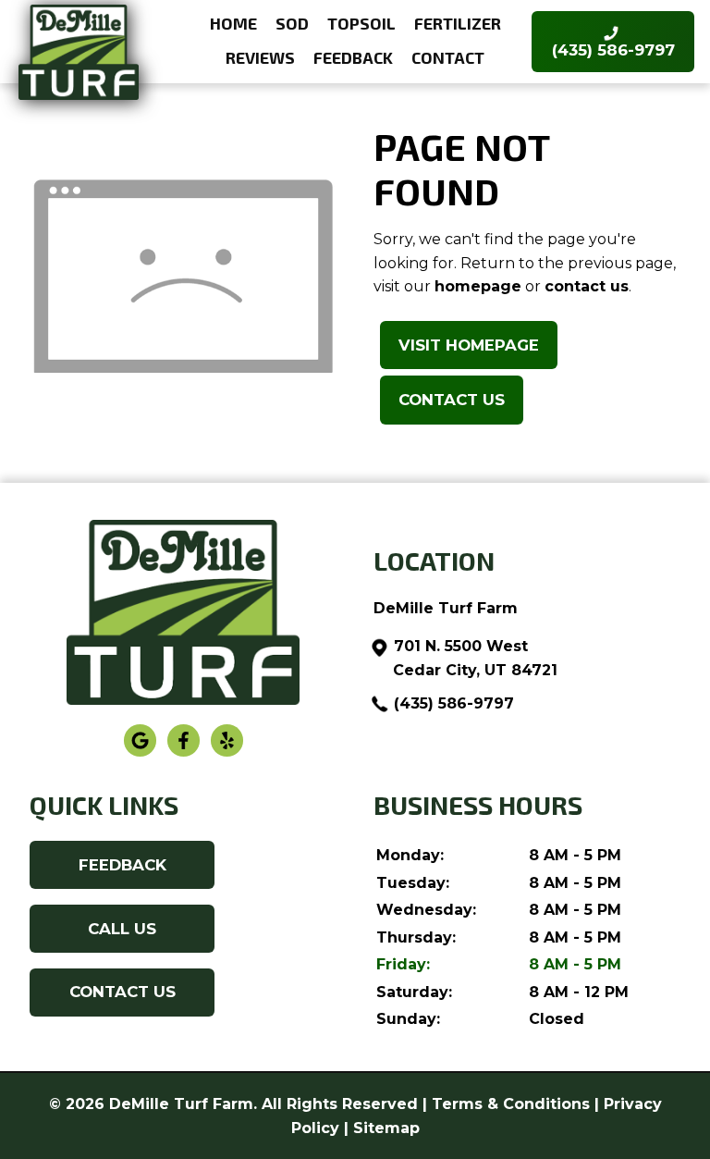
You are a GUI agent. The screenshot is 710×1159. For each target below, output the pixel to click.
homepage (478, 286)
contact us (587, 286)
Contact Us (451, 399)
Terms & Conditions (511, 1104)
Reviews (260, 57)
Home (233, 23)
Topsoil (361, 23)
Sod (292, 23)
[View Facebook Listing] (183, 752)
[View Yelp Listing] (227, 752)
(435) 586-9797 (454, 703)
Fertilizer (457, 23)
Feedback (353, 57)
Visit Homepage (468, 345)
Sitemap (386, 1128)
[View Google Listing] (140, 752)
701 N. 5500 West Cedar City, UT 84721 (475, 658)
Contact (447, 57)
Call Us (122, 928)
